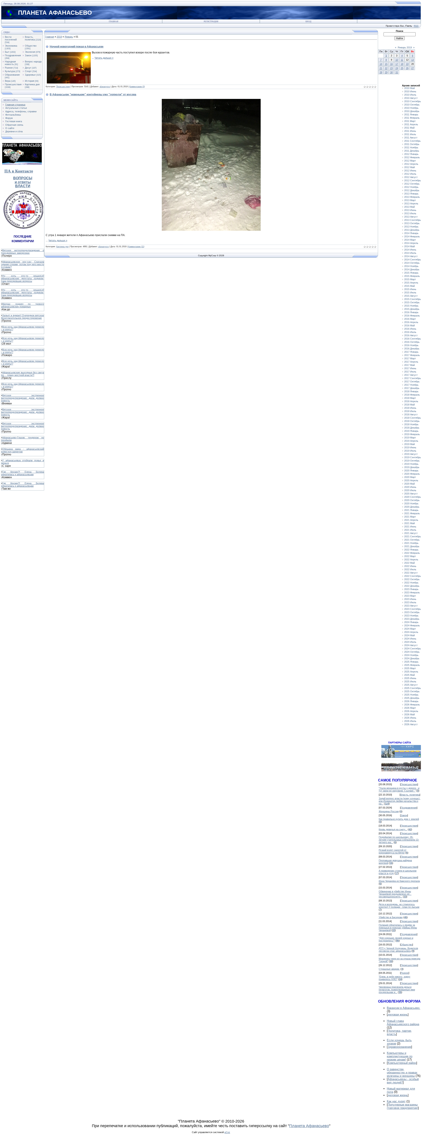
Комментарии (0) (137, 86)
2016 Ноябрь (411, 345)
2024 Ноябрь (411, 655)
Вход (308, 21)
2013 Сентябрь (412, 220)
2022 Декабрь (411, 586)
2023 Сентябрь (412, 609)
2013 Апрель (411, 203)
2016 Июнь (410, 328)
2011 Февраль (412, 117)
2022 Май (409, 562)
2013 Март (410, 200)
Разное (9, 67)
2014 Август (411, 256)
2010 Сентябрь (412, 101)
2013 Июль (410, 213)
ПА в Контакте (18, 171)
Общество (30, 45)
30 (391, 72)
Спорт (28, 71)
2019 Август (411, 454)
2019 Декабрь (411, 467)
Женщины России (389, 811)
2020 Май (409, 483)
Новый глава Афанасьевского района (403, 1022)
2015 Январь (411, 272)
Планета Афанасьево (309, 1126)
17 (396, 64)
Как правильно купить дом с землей (399, 819)
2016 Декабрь (411, 348)
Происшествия (13, 84)
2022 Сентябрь (412, 576)
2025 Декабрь (411, 698)
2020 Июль (410, 490)
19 (407, 64)
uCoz (227, 1132)
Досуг (28, 67)
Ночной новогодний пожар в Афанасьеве (77, 46)
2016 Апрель (411, 322)
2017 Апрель (411, 361)
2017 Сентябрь (412, 378)
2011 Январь (411, 114)
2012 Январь (411, 154)
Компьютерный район (402, 1063)
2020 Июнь (410, 487)
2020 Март (410, 477)
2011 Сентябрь (412, 141)
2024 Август (411, 645)
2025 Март (410, 668)
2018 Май (409, 404)
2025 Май (409, 675)
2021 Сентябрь (412, 536)
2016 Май (409, 325)
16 (391, 64)
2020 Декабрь (411, 506)
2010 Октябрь (412, 104)
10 (396, 59)
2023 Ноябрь (411, 615)
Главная (113, 21)
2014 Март (410, 239)
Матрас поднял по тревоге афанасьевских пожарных (22, 305)
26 (407, 68)
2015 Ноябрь (411, 305)
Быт (7, 52)
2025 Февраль (412, 665)
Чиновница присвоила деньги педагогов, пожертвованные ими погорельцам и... (397, 990)
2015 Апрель (411, 282)
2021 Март (410, 516)
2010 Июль (410, 94)
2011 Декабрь (411, 150)
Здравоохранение (399, 1046)
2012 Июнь (410, 170)
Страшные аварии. (389, 969)
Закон (28, 55)
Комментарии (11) (136, 246)
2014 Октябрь (412, 263)
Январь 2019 (405, 47)
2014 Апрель (411, 243)
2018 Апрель (411, 401)
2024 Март (410, 628)
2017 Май (409, 365)
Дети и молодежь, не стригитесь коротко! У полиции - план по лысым (399, 905)
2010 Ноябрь (411, 108)
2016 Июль (410, 332)
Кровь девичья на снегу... (393, 829)
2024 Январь (411, 622)
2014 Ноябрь (411, 266)
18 (402, 64)
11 (402, 59)
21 (381, 68)
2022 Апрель (411, 559)
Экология (30, 52)
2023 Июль (410, 602)
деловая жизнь (398, 1014)
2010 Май (409, 88)
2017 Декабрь (411, 388)
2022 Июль (410, 569)
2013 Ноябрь (411, 226)
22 (386, 68)
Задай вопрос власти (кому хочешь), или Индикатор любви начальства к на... (399, 801)
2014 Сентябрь (412, 259)
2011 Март (410, 121)
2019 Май (409, 444)
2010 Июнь (410, 91)
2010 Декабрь (411, 111)
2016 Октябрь (412, 342)
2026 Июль (410, 721)
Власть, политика (30, 38)
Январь (69, 36)
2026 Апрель (411, 711)
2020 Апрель (411, 480)
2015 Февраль (412, 276)
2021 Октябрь (412, 539)
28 (381, 72)
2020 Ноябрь (411, 503)
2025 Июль (410, 681)
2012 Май (409, 167)
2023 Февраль (412, 592)
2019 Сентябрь (412, 457)
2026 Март (410, 708)
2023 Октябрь (412, 612)
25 (402, 68)
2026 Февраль (412, 704)
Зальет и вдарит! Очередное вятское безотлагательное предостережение (22, 316)
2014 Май (409, 246)
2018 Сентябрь (412, 417)
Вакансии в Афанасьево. (403, 1008)
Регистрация (211, 21)
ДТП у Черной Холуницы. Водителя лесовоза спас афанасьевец (398, 949)
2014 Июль (410, 253)
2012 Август (411, 177)
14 (381, 64)
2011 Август (410, 137)
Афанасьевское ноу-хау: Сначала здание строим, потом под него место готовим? (22, 264)
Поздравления (13, 55)
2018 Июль (410, 411)
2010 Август (411, 98)
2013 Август (411, 216)
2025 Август (411, 684)
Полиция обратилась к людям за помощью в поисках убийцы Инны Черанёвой (398, 928)
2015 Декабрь (411, 309)
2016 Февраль (412, 315)
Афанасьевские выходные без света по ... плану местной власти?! (22, 373)
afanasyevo (105, 86)
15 (386, 64)
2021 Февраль (412, 513)
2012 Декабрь (411, 190)
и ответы (23, 182)
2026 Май (409, 714)
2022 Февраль (412, 553)
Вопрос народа (33, 61)
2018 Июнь (410, 408)
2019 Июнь (410, 447)
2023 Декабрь (411, 619)
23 (391, 68)
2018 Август (411, 414)
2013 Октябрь (412, 223)
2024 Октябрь (412, 651)
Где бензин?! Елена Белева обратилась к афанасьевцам (22, 473)
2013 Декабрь (411, 230)
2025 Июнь (410, 678)
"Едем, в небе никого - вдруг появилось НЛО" (394, 978)
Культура (10, 71)
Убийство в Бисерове (391, 917)
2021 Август (411, 533)
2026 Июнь (410, 717)
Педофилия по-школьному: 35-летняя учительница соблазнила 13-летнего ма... (399, 840)
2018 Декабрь (411, 427)
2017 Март (410, 358)
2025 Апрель (411, 671)
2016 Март (410, 319)
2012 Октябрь (412, 183)
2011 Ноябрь (411, 147)
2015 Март (410, 279)
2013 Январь (411, 193)
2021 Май (409, 523)
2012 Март (410, 160)
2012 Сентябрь (412, 180)
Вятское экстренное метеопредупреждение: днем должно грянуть (22, 398)
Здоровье (30, 74)
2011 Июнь (410, 131)
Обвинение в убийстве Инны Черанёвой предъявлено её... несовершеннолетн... (395, 894)
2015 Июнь (410, 289)
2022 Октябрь (412, 579)
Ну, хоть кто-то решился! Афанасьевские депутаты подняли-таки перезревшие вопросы (22, 278)
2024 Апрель (411, 632)
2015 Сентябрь (412, 299)
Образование (12, 74)
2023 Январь (411, 589)
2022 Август (411, 572)
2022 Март (410, 556)
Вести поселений (11, 38)
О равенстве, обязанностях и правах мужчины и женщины (402, 1072)
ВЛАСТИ (22, 186)
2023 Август (411, 605)
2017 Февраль (412, 355)
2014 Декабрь (411, 269)
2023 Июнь (410, 599)
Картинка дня (32, 84)
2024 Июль (410, 642)
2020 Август (411, 493)
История (29, 81)
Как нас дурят (396, 1101)
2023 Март (410, 595)
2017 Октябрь (412, 381)
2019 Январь (411, 431)
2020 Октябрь (412, 500)
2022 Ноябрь (411, 582)
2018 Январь (411, 391)
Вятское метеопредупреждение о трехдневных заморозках (22, 251)
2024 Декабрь (411, 658)
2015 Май (409, 286)
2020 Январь (411, 470)
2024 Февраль (412, 625)
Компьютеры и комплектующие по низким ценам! (399, 1056)
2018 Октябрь (412, 421)
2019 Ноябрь (411, 464)
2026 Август (411, 724)
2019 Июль (410, 450)
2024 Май (409, 635)
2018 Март (410, 398)
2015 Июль (410, 292)
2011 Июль (410, 134)
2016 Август (411, 335)
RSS (416, 26)
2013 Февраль (412, 197)
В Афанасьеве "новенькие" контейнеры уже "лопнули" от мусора (93, 94)
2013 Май (409, 206)
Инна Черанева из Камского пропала (399, 881)
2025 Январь (411, 661)
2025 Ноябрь (411, 694)
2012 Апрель (411, 164)
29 (386, 72)
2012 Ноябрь (411, 187)
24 (396, 68)
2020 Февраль (412, 473)
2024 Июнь (410, 638)
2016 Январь (411, 312)
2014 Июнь (410, 249)
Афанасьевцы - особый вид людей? (403, 1080)
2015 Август (411, 295)
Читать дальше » (104, 57)
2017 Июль (410, 371)
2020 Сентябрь (412, 497)
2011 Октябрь (411, 144)
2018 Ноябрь (411, 424)
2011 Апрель (411, 124)
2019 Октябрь (412, 460)
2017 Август (411, 375)
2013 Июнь (410, 210)
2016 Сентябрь (412, 338)
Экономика (11, 45)
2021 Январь (411, 510)
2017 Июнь (410, 368)
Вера (7, 81)
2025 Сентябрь (412, 688)
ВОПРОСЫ (22, 178)
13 (412, 59)
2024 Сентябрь (412, 648)
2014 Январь (411, 233)
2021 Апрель (411, 520)
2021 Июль (410, 530)
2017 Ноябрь (411, 384)
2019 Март (410, 437)
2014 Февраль (412, 236)
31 (396, 72)
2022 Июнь (410, 566)
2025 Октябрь (412, 691)
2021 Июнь (410, 526)
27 (412, 68)
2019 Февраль (412, 434)
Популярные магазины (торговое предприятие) (402, 1106)
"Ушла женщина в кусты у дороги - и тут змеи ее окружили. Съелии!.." (399, 789)
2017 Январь (411, 352)
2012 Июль (410, 174)
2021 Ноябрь (411, 543)
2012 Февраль (412, 157)
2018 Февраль (412, 394)
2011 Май (409, 127)
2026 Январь (411, 701)
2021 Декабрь (411, 546)
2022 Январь (411, 549)
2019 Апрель (411, 441)
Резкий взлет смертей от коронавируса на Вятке (392, 851)
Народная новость (10, 62)
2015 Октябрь (412, 302)
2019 (59, 36)
